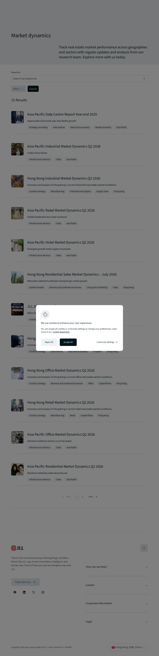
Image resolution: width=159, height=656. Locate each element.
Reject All (49, 342)
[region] (79, 328)
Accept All (68, 342)
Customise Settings (107, 342)
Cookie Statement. (61, 332)
